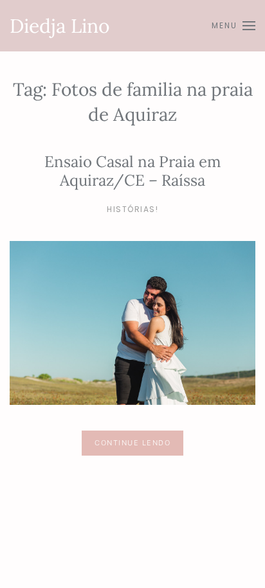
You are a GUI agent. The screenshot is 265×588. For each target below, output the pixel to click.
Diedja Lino (60, 25)
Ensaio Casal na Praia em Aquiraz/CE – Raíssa (132, 171)
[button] (233, 25)
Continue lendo (132, 442)
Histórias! (132, 209)
